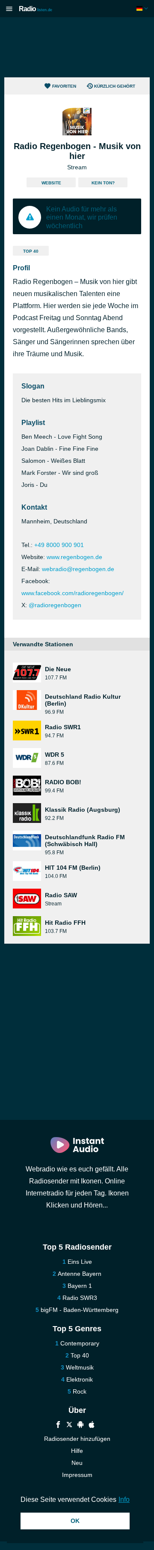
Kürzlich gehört (114, 86)
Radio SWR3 (79, 1297)
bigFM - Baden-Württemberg (79, 1309)
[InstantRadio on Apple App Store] (91, 1425)
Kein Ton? (103, 182)
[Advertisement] (77, 47)
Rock (79, 1391)
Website (51, 182)
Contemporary (79, 1343)
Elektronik (79, 1379)
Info (124, 1499)
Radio (35, 8)
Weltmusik (80, 1367)
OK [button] (75, 1520)
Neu (77, 1462)
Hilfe (77, 1450)
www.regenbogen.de (74, 556)
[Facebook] (58, 1425)
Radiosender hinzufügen (77, 1438)
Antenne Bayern (79, 1273)
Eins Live (80, 1261)
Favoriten (64, 86)
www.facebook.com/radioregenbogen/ (72, 593)
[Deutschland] (143, 8)
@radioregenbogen (55, 605)
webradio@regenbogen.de (78, 569)
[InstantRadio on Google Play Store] (80, 1425)
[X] (69, 1425)
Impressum (77, 1474)
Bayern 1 (80, 1285)
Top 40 (30, 251)
